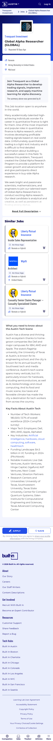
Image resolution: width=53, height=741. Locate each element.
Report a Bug (9, 634)
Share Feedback (10, 628)
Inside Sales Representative (22, 240)
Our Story (7, 576)
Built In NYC (8, 679)
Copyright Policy (26, 709)
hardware (31, 439)
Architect (12, 268)
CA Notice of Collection (26, 728)
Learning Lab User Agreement (26, 700)
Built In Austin (9, 646)
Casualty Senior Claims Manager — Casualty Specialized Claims (25, 301)
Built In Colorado (11, 668)
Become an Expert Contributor (18, 610)
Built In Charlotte (11, 657)
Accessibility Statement (26, 704)
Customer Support (12, 623)
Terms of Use (26, 718)
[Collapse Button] (44, 248)
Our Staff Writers (11, 587)
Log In (47, 4)
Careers (6, 581)
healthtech (17, 446)
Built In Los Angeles (12, 673)
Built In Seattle (10, 690)
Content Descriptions (13, 592)
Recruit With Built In (13, 605)
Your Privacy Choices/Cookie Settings (26, 723)
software (30, 442)
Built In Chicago (10, 662)
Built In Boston (10, 651)
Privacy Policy (26, 714)
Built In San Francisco (13, 684)
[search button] (40, 4)
